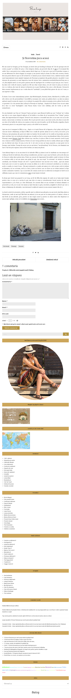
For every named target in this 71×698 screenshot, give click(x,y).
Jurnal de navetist (9, 476)
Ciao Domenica (8, 577)
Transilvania (59, 670)
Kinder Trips (7, 548)
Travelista (6, 562)
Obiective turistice (40, 667)
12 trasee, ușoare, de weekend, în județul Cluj (16, 643)
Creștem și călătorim (9, 540)
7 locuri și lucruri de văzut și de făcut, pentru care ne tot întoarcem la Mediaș (24, 647)
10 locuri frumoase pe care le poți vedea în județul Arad (25, 620)
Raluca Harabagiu (8, 591)
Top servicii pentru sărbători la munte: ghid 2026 (15, 616)
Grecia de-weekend (9, 472)
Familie (33, 667)
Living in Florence (8, 581)
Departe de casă (8, 468)
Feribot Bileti (5, 610)
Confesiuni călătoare (9, 501)
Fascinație (7, 509)
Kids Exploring (8, 546)
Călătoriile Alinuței (9, 462)
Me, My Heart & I (8, 585)
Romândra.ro (7, 480)
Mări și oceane (58, 667)
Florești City (33, 670)
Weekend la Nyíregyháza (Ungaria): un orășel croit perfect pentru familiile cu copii (25, 649)
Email (5, 307)
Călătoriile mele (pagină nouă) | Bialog (21, 270)
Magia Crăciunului (18, 667)
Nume (5, 301)
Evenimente (52, 670)
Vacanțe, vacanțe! (8, 486)
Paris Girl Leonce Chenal (10, 589)
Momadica (7, 552)
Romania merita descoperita (23, 670)
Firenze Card (17, 138)
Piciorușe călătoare (9, 556)
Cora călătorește (8, 464)
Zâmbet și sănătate (9, 529)
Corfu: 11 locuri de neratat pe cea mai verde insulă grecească (20, 645)
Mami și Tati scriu (8, 550)
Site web (5, 314)
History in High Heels (9, 579)
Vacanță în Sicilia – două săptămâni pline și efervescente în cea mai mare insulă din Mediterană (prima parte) (31, 626)
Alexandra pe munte (9, 460)
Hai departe (7, 542)
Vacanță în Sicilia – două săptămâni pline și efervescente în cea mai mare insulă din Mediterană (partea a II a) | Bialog (33, 624)
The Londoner (7, 593)
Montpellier (38, 670)
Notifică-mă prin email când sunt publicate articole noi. (24, 324)
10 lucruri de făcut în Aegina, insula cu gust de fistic (18, 639)
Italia (32, 54)
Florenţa (13, 246)
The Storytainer (8, 525)
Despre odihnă (15, 605)
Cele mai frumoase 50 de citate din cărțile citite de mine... (19, 641)
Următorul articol (52, 260)
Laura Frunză (7, 511)
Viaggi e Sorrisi (8, 564)
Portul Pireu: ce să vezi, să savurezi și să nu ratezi (17, 655)
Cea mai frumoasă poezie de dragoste (14, 651)
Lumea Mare (7, 478)
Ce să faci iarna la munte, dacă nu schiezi (41, 616)
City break (6, 246)
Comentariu (7, 282)
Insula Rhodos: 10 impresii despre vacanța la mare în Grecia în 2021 (22, 653)
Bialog (35, 692)
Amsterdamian (8, 575)
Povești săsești (8, 521)
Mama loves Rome (9, 583)
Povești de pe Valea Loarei (11, 519)
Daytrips (29, 667)
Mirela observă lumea (9, 515)
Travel (38, 54)
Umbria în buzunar (9, 484)
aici (56, 69)
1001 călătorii (8, 458)
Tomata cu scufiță (9, 527)
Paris (52, 667)
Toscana (21, 246)
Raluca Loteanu (8, 558)
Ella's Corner (7, 507)
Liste (48, 670)
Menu (7, 47)
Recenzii (48, 667)
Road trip (43, 670)
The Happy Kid (8, 560)
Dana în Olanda (8, 503)
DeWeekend (7, 505)
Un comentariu (41, 61)
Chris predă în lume (9, 499)
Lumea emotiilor (8, 513)
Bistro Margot (8, 497)
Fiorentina (33, 199)
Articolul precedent (18, 260)
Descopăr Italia (8, 470)
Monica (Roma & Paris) (10, 517)
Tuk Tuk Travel (8, 482)
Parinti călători (8, 554)
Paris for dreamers (9, 587)
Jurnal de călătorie (9, 544)
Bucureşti (12, 667)
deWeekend (5, 667)
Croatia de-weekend (9, 466)
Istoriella (6, 474)
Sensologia (7, 523)
